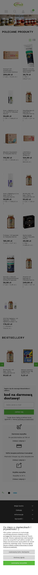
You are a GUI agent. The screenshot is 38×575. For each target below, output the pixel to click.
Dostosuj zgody (19, 557)
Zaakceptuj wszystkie (19, 563)
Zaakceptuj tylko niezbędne (19, 552)
